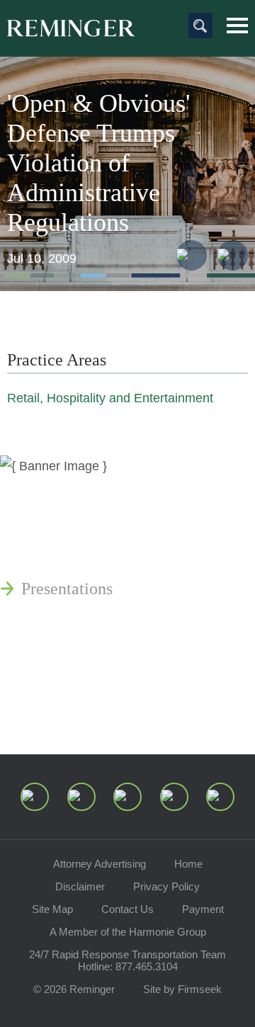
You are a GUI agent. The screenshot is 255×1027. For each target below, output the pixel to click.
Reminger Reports (84, 554)
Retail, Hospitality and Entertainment (110, 398)
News (40, 486)
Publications (63, 520)
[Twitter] (127, 797)
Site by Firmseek (182, 989)
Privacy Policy (166, 886)
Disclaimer (80, 886)
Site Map (52, 909)
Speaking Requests (86, 676)
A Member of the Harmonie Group (128, 932)
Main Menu (237, 25)
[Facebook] (174, 797)
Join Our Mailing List (95, 710)
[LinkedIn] (81, 797)
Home (188, 864)
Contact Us (127, 909)
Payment (203, 909)
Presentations (67, 588)
